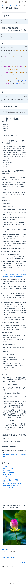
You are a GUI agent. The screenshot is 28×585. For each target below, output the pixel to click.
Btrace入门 (6, 466)
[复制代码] (23, 20)
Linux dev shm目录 (8, 487)
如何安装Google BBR (8, 472)
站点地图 (12, 579)
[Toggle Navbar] (26, 2)
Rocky (4, 11)
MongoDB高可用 (7, 470)
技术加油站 (6, 579)
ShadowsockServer (8, 474)
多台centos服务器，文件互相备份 (12, 480)
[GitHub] (20, 2)
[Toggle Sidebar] (2, 2)
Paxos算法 (6, 478)
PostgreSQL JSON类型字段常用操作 (12, 484)
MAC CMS (6, 476)
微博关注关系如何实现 (9, 468)
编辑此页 (5, 549)
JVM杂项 (5, 482)
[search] (23, 2)
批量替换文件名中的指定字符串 (11, 485)
